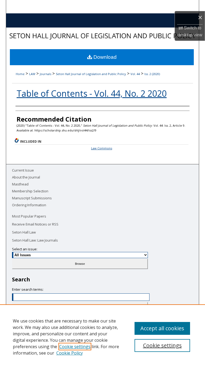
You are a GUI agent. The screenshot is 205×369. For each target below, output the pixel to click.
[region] (102, 336)
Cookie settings (74, 346)
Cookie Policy (69, 353)
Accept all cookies (162, 328)
